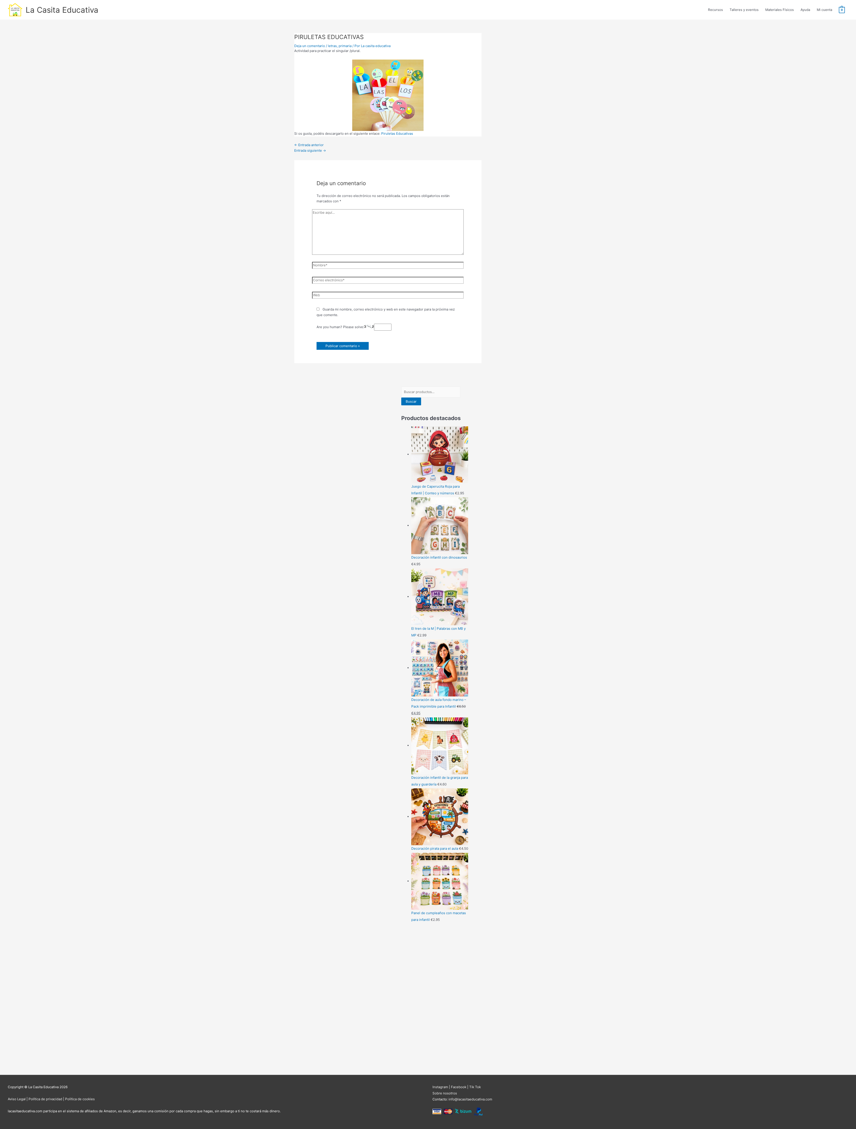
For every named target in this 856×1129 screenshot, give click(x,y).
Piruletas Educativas (397, 133)
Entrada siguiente (310, 150)
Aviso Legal (17, 1099)
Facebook (458, 1087)
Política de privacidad (45, 1099)
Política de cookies (80, 1099)
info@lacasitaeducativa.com (470, 1099)
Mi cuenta (824, 10)
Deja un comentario (309, 46)
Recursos (715, 10)
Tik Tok (475, 1087)
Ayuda (805, 10)
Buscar (411, 401)
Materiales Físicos (779, 10)
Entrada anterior (309, 145)
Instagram (440, 1087)
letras (332, 46)
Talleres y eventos (744, 10)
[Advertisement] (434, 999)
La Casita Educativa (62, 10)
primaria (345, 46)
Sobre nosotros (444, 1093)
